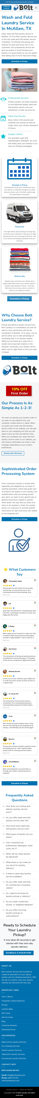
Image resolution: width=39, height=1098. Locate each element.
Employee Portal (8, 1029)
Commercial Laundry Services (14, 1058)
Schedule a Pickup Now (18, 953)
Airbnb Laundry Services (12, 1050)
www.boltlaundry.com (10, 1080)
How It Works (7, 997)
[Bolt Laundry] (23, 8)
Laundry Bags (7, 1009)
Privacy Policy (12, 1089)
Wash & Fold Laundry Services (14, 1042)
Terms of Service (26, 1089)
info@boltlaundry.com (16, 1075)
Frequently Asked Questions (13, 1001)
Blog (3, 1021)
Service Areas (7, 1017)
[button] (36, 7)
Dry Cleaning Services (11, 1046)
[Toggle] (4, 806)
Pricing (4, 1005)
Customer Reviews (9, 1025)
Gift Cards (6, 1013)
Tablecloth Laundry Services (13, 1054)
